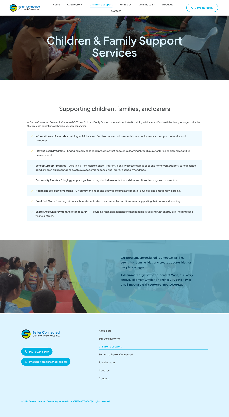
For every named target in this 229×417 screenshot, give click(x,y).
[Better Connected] (25, 4)
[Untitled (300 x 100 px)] (40, 328)
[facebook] (207, 401)
